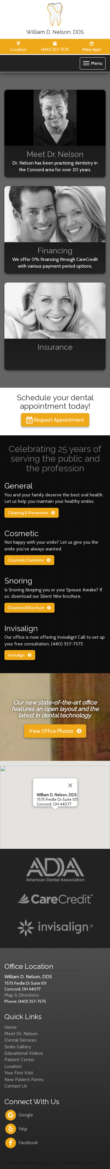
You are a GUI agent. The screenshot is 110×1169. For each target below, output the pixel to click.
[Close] (70, 785)
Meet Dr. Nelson (21, 1033)
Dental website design (27, 1162)
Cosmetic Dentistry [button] (26, 560)
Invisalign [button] (17, 655)
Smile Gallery (17, 1046)
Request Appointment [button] (58, 420)
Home (10, 1027)
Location (18, 49)
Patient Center (19, 1059)
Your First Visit (18, 1073)
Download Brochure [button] (26, 607)
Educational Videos (23, 1053)
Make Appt (91, 49)
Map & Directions (21, 995)
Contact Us (15, 1086)
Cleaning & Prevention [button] (28, 512)
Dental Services (20, 1040)
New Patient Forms (23, 1079)
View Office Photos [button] (52, 731)
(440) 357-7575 (55, 49)
